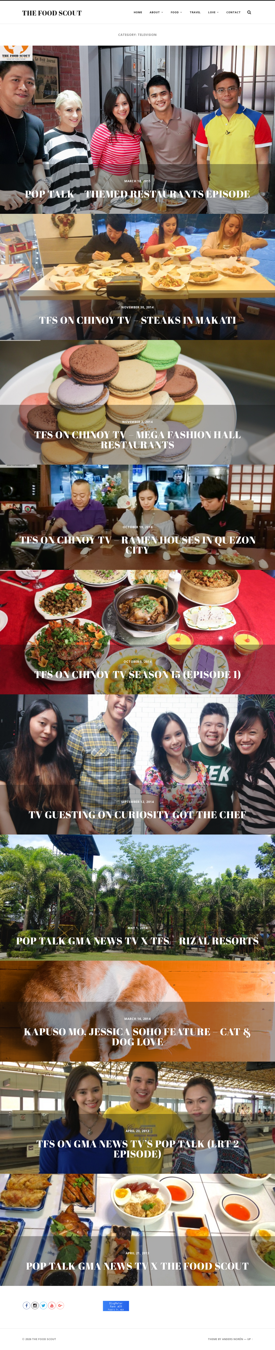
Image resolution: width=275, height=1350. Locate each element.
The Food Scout (52, 12)
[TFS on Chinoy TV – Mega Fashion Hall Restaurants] (137, 402)
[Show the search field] (249, 12)
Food (175, 12)
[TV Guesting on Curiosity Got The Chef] (137, 764)
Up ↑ (250, 1339)
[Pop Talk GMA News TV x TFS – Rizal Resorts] (137, 898)
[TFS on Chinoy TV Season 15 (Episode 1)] (137, 632)
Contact (233, 12)
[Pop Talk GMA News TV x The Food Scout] (137, 1230)
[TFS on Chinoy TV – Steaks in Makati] (137, 277)
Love (212, 12)
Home (138, 12)
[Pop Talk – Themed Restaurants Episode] (137, 130)
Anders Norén (232, 1339)
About (155, 12)
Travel (195, 12)
